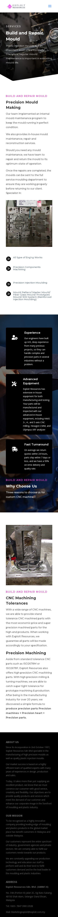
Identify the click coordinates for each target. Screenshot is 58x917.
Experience (32, 332)
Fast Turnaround (36, 444)
